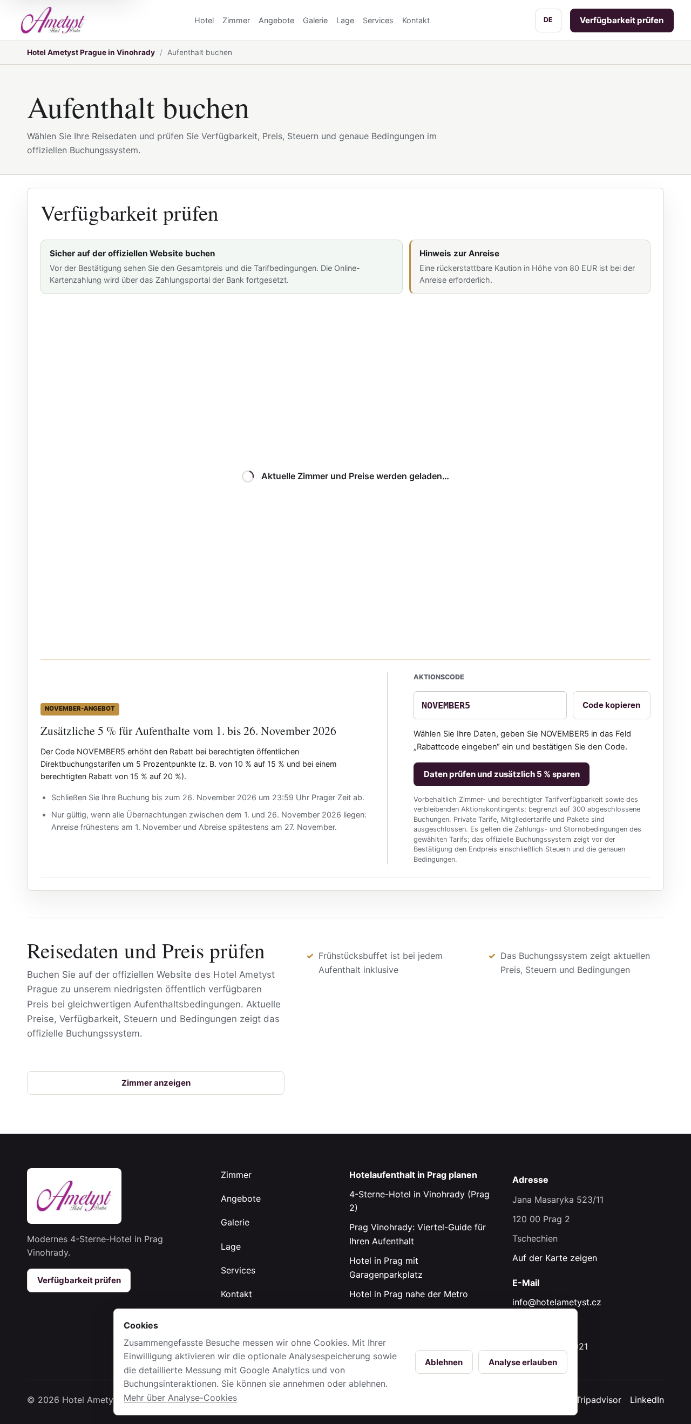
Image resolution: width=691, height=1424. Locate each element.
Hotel (204, 20)
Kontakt (416, 20)
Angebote (276, 20)
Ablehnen (444, 1362)
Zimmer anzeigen (156, 1083)
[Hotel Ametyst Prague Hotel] (53, 20)
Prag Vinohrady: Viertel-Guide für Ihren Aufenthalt (417, 1234)
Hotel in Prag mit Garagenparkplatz (386, 1267)
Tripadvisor (598, 1399)
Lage (345, 20)
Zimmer (236, 20)
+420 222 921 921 (550, 1346)
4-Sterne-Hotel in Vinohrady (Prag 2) (419, 1201)
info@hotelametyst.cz (556, 1302)
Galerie (315, 20)
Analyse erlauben (523, 1362)
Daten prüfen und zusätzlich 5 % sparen (502, 774)
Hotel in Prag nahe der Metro (408, 1294)
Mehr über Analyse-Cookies (180, 1397)
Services (378, 20)
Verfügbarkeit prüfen (621, 20)
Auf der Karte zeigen (554, 1257)
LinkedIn (647, 1399)
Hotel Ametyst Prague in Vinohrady (91, 52)
